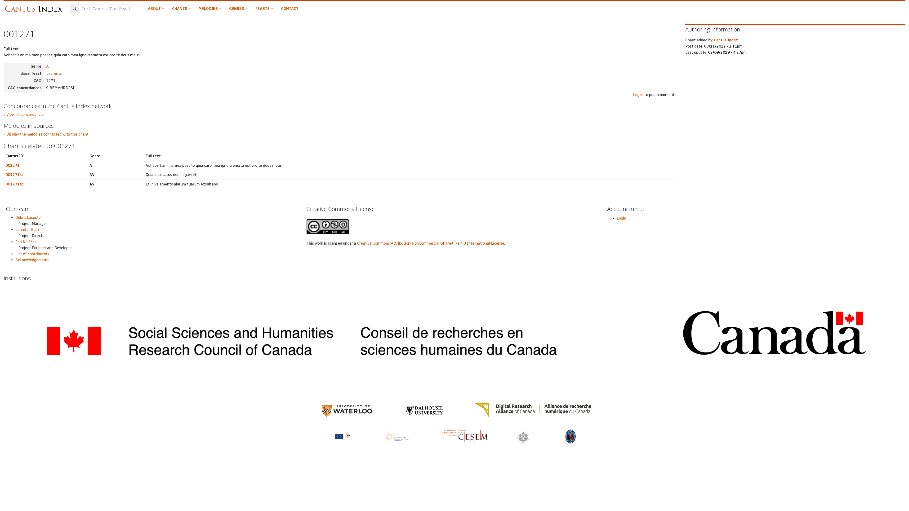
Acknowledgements (32, 260)
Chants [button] (180, 8)
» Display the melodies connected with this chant (46, 134)
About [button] (155, 8)
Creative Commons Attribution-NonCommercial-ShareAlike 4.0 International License (430, 243)
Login (621, 218)
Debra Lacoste (28, 217)
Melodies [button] (209, 8)
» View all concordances (24, 114)
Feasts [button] (263, 8)
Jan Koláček (25, 242)
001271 (12, 165)
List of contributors (32, 254)
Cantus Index (726, 40)
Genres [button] (237, 8)
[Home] (35, 6)
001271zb (14, 184)
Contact (290, 8)
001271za (14, 174)
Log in (638, 95)
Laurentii (54, 73)
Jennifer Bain (27, 229)
